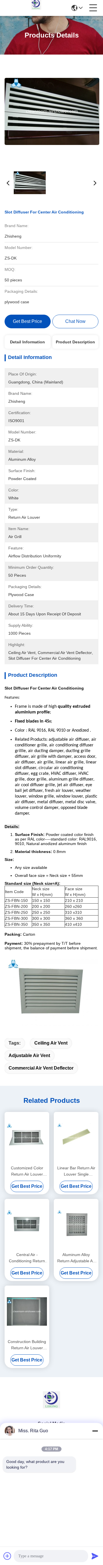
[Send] (95, 1556)
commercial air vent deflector (41, 1068)
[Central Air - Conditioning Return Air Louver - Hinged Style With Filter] (27, 1224)
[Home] (51, 1406)
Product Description (75, 342)
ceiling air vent (51, 1043)
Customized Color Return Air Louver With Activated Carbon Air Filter (27, 1171)
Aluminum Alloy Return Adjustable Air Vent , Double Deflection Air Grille (76, 1258)
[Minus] (95, 1430)
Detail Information (27, 342)
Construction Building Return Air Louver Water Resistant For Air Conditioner (27, 1345)
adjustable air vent (29, 1055)
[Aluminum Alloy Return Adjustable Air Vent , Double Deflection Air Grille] (76, 1224)
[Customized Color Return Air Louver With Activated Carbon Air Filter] (27, 1137)
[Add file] (7, 1556)
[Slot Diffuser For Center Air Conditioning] (52, 111)
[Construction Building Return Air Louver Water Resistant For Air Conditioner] (27, 1311)
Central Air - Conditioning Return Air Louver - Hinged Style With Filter (27, 1258)
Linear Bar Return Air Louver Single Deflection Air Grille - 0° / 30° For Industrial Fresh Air (76, 1171)
